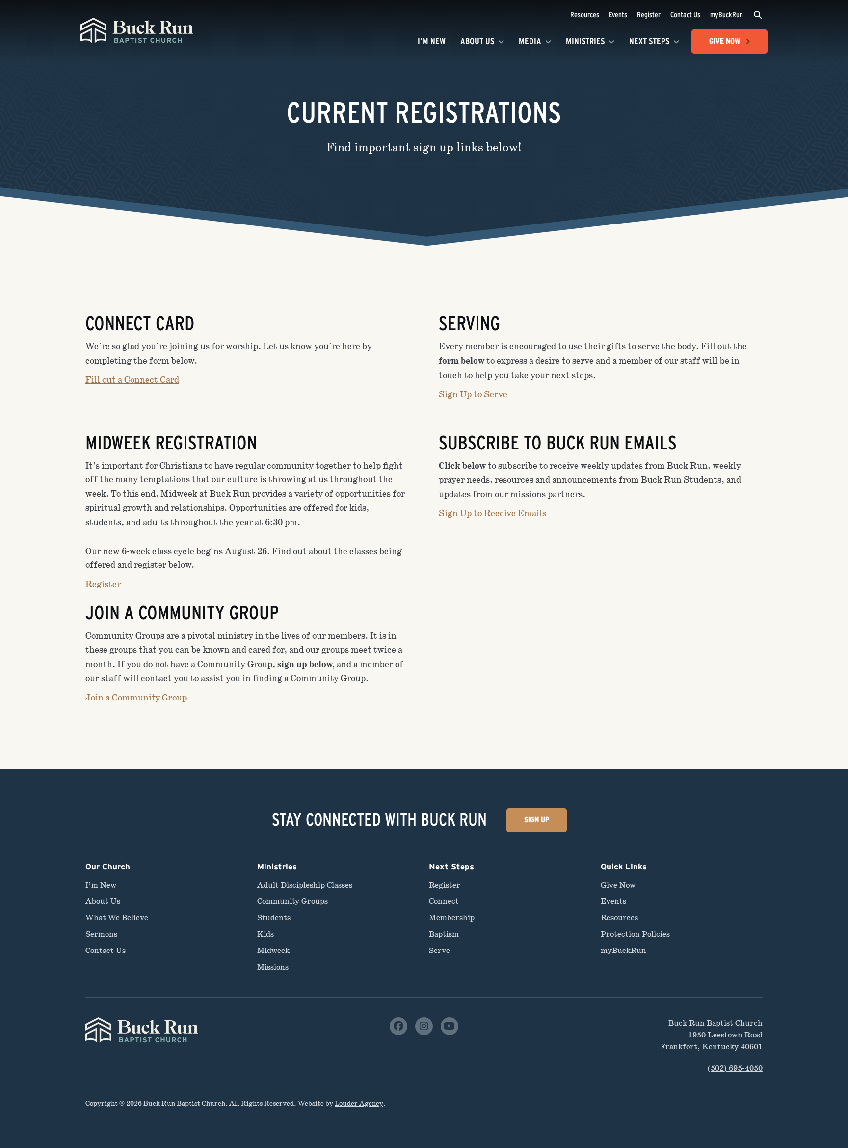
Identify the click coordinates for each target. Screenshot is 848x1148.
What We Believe (116, 917)
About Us (477, 41)
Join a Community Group (136, 697)
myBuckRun (726, 14)
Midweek (273, 950)
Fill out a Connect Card (132, 379)
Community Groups (292, 901)
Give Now (618, 885)
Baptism (444, 934)
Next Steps (649, 41)
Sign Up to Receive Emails (492, 513)
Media (530, 41)
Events (618, 14)
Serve (439, 950)
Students (274, 917)
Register (649, 14)
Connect (444, 901)
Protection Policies (635, 934)
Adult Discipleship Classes (304, 885)
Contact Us (685, 14)
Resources (584, 14)
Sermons (101, 934)
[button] (758, 15)
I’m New (432, 41)
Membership (452, 917)
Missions (273, 967)
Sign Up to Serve (473, 394)
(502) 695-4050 (735, 1068)
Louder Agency (359, 1103)
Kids (265, 934)
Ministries (585, 41)
